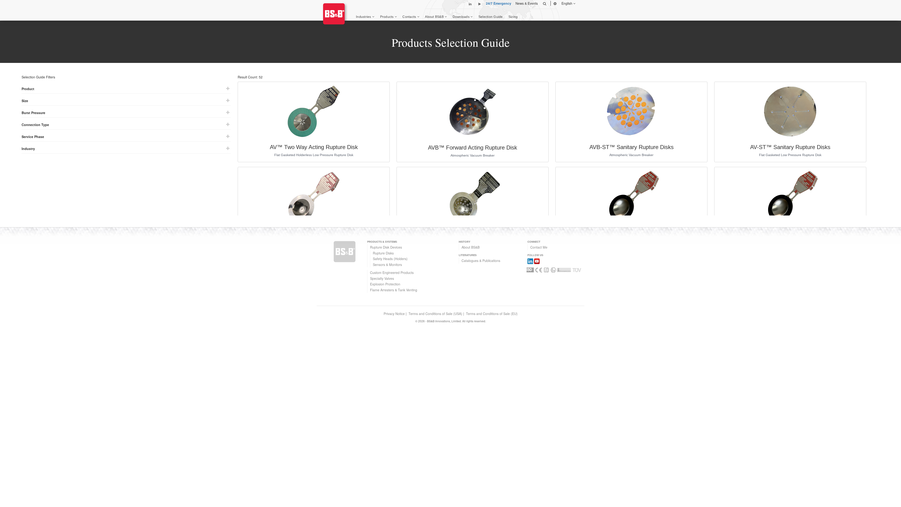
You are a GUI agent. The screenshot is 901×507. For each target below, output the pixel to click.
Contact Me (538, 247)
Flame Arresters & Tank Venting (393, 290)
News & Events (526, 3)
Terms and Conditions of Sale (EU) (492, 313)
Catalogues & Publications (481, 260)
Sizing (513, 17)
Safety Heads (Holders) (390, 258)
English (567, 3)
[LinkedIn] (530, 260)
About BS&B (471, 247)
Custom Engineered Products (392, 272)
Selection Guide (490, 17)
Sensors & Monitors (387, 264)
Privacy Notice (394, 313)
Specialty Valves (382, 278)
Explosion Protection (385, 284)
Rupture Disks (383, 253)
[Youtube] (537, 260)
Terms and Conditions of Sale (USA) (435, 313)
